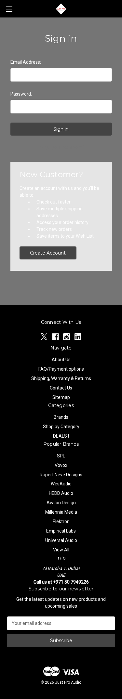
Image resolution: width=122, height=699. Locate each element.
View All (61, 549)
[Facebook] (55, 336)
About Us (61, 359)
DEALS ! (61, 436)
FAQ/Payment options (61, 369)
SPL (61, 455)
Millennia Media (61, 512)
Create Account (48, 253)
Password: (21, 94)
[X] (44, 336)
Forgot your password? (61, 147)
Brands (61, 417)
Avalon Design (61, 502)
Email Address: (25, 62)
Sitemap (61, 397)
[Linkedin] (78, 336)
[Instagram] (66, 336)
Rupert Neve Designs (61, 474)
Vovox (61, 465)
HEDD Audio (61, 493)
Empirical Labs (61, 531)
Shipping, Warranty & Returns (61, 378)
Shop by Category (61, 426)
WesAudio (61, 483)
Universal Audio (61, 540)
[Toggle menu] (9, 9)
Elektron (61, 521)
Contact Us (61, 387)
